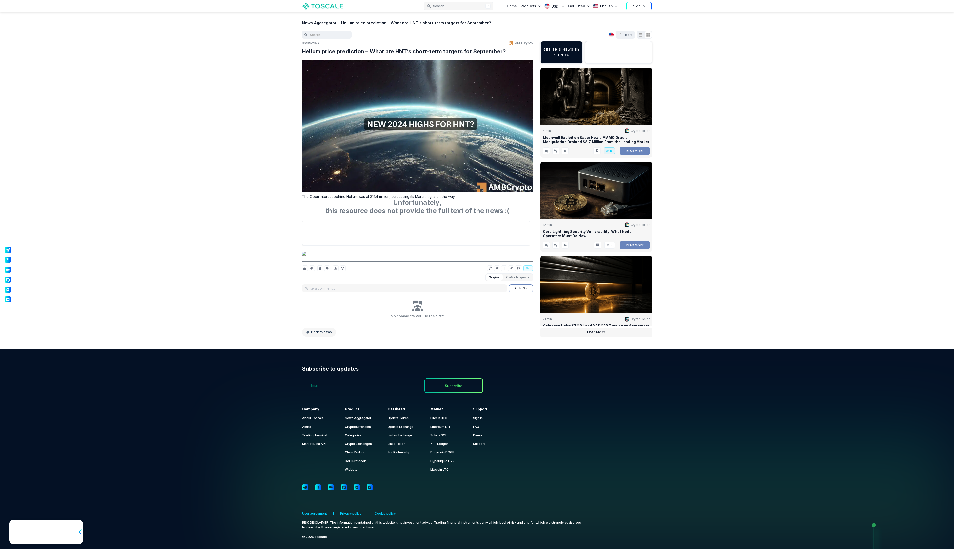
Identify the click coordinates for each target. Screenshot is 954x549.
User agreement (314, 513)
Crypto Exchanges (358, 444)
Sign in (639, 6)
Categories (353, 435)
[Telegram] (305, 487)
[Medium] (331, 487)
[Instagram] (370, 487)
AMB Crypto (524, 43)
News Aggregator (319, 22)
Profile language (518, 277)
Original (494, 277)
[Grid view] (648, 34)
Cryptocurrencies (358, 427)
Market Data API (314, 444)
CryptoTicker (640, 131)
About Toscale (313, 418)
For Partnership (399, 452)
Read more (635, 151)
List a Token (396, 444)
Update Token (398, 418)
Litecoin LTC (439, 469)
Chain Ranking (355, 452)
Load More (596, 332)
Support (479, 444)
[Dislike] (312, 268)
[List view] (640, 34)
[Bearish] (327, 268)
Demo (477, 435)
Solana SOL (438, 435)
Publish (521, 288)
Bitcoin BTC (438, 418)
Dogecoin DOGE (442, 452)
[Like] (305, 268)
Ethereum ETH (440, 427)
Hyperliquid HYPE (443, 461)
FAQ (476, 427)
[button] (458, 6)
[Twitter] (318, 487)
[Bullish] (320, 268)
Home (512, 6)
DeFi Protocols (356, 461)
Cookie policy (385, 513)
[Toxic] (343, 268)
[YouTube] (357, 487)
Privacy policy (350, 513)
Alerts (306, 427)
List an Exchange (400, 435)
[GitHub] (344, 487)
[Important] (336, 268)
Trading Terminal (314, 435)
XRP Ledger (439, 444)
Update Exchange (401, 427)
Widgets (351, 469)
